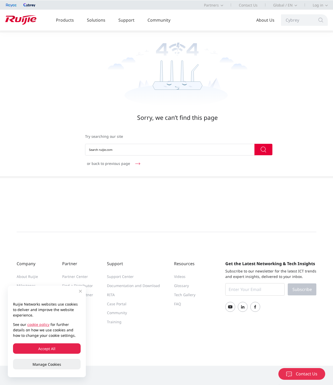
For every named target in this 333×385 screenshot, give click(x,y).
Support (126, 20)
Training (114, 321)
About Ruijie (27, 276)
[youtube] (230, 307)
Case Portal (116, 303)
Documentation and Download (133, 285)
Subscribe (302, 289)
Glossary (181, 285)
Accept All (46, 348)
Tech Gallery (184, 294)
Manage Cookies (47, 364)
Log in (318, 5)
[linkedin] (243, 307)
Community (159, 20)
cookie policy (38, 324)
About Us (265, 20)
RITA (111, 294)
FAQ (177, 303)
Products (65, 20)
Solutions (96, 20)
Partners (211, 5)
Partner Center (75, 276)
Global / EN (283, 5)
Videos (179, 276)
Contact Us (248, 5)
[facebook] (255, 307)
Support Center (120, 276)
